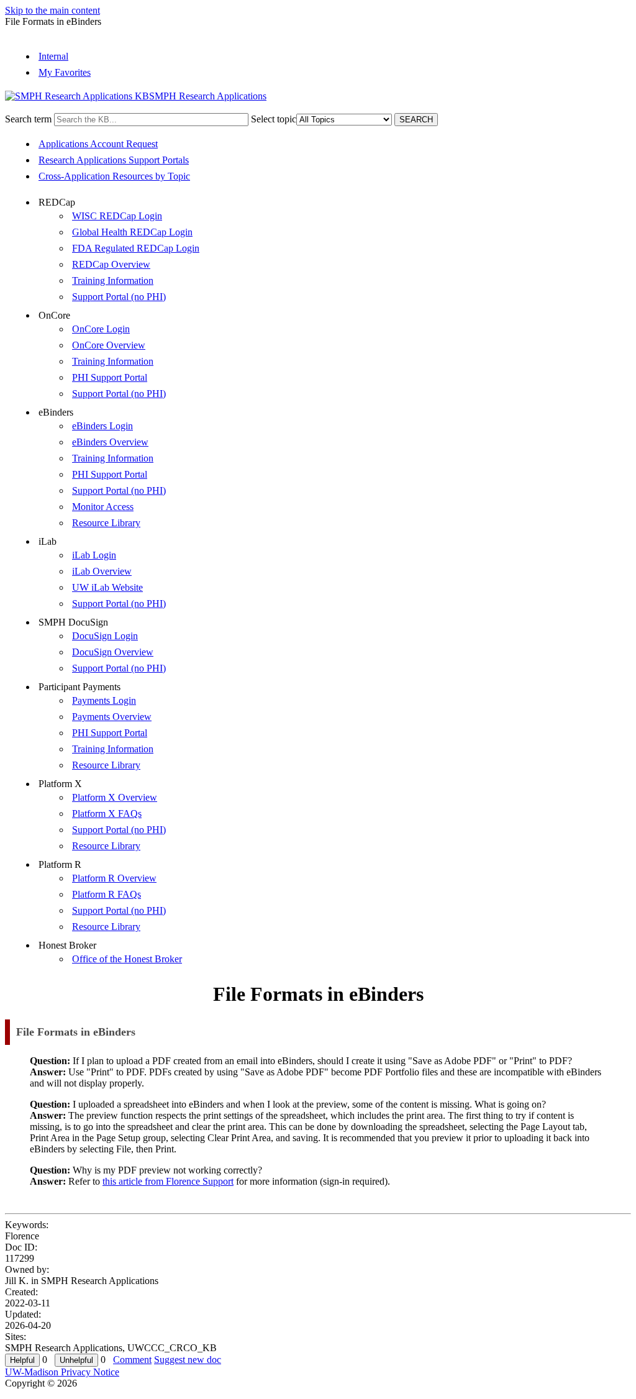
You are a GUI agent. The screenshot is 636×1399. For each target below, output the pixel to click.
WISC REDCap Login (117, 216)
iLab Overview (102, 571)
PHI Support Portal (109, 377)
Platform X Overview (114, 797)
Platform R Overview (114, 878)
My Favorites (65, 72)
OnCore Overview (108, 345)
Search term (28, 119)
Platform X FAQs (107, 813)
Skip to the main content (52, 10)
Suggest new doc (187, 1359)
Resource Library (106, 522)
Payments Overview (112, 716)
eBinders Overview (110, 442)
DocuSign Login (105, 636)
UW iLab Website (107, 587)
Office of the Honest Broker (127, 959)
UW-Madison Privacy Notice (62, 1372)
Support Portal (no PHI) (119, 296)
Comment (132, 1359)
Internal (53, 56)
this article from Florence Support (168, 1181)
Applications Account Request (98, 144)
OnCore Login (101, 329)
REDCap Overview (111, 264)
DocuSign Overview (112, 652)
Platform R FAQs (106, 894)
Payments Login (104, 700)
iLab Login (94, 555)
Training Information (112, 280)
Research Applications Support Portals (114, 160)
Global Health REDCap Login (132, 232)
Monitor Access (103, 506)
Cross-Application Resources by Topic (114, 176)
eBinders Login (102, 426)
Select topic (273, 119)
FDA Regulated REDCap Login (135, 248)
